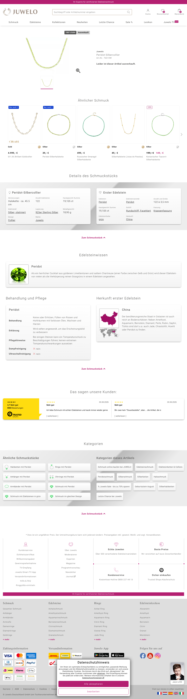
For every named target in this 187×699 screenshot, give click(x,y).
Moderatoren (71, 554)
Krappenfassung (163, 211)
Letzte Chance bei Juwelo (110, 496)
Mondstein (145, 635)
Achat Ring (99, 609)
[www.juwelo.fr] (159, 693)
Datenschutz (29, 689)
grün (101, 219)
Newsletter (71, 572)
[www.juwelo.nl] (165, 693)
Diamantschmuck (57, 630)
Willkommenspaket (26, 559)
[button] (148, 12)
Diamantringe (9, 630)
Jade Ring (99, 635)
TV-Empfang (25, 568)
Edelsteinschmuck (145, 467)
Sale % (129, 22)
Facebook (143, 656)
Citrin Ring (99, 622)
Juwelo (40, 220)
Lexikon (148, 22)
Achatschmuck (56, 609)
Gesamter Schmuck (12, 609)
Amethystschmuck (57, 613)
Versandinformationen (25, 576)
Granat (143, 630)
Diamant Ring (100, 626)
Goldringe (7, 635)
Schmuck (13, 22)
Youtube (150, 656)
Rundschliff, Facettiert (138, 211)
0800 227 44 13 (125, 579)
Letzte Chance (106, 22)
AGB (17, 689)
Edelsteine (35, 22)
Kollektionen (58, 22)
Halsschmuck (160, 476)
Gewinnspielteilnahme (25, 563)
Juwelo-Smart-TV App (25, 572)
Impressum (56, 689)
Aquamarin (145, 617)
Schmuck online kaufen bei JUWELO (114, 467)
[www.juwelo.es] (170, 693)
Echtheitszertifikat (25, 554)
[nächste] (181, 134)
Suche (129, 12)
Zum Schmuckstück (92, 237)
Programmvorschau (70, 568)
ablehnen (101, 673)
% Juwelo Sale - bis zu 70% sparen (114, 486)
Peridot (103, 202)
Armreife (7, 622)
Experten (71, 559)
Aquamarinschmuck (58, 617)
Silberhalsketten (166, 486)
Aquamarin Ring (101, 617)
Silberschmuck (125, 476)
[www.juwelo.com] (176, 693)
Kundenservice (26, 550)
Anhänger (7, 613)
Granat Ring (99, 630)
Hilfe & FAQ (25, 581)
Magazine (70, 563)
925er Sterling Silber (47, 212)
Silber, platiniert (17, 212)
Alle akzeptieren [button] (93, 684)
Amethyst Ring (101, 613)
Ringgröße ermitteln (25, 585)
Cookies (43, 689)
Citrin (142, 626)
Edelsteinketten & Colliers (170, 467)
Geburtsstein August (144, 486)
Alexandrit (145, 609)
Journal (69, 576)
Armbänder (8, 617)
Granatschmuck (56, 635)
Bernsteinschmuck (57, 622)
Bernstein (144, 622)
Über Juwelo (71, 550)
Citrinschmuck (55, 626)
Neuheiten (82, 22)
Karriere (6, 689)
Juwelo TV (171, 22)
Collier (11, 220)
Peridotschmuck (105, 476)
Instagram (158, 656)
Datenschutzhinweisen (92, 678)
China (129, 219)
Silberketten (142, 476)
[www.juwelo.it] (181, 693)
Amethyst (144, 613)
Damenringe (8, 626)
